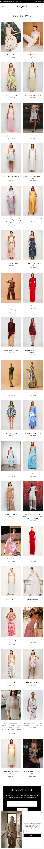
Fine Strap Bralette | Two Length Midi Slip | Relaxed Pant (32, 516)
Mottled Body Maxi (11, 55)
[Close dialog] (41, 813)
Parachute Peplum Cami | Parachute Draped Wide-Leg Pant (11, 308)
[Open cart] (41, 6)
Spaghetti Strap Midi (11, 263)
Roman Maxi (11, 599)
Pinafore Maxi (33, 599)
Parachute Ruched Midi (32, 219)
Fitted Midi (32, 474)
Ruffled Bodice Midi (11, 514)
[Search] (37, 7)
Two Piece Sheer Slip (32, 95)
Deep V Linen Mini (32, 682)
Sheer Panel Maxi (11, 350)
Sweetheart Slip (32, 55)
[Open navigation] (3, 6)
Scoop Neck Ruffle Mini (32, 136)
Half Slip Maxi (32, 559)
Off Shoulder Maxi (32, 393)
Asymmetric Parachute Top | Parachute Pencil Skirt (11, 221)
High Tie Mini (11, 433)
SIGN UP (32, 835)
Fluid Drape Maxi (11, 393)
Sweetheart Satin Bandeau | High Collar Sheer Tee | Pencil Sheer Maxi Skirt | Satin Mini (11, 727)
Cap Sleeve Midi (11, 474)
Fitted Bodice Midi (11, 95)
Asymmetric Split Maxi (32, 306)
